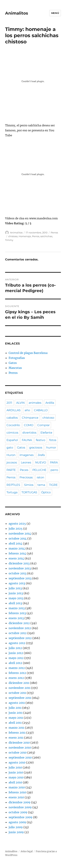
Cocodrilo (13, 425)
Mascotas (15, 368)
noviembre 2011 (19, 688)
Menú (55, 13)
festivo (40, 440)
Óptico (46, 492)
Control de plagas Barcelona (28, 353)
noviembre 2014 (20, 533)
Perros (54, 232)
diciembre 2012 (19, 623)
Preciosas (26, 477)
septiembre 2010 (20, 757)
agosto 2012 (17, 643)
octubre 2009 (18, 812)
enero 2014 (16, 558)
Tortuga (12, 492)
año (27, 410)
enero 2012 (16, 678)
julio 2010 (15, 767)
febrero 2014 (17, 553)
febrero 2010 (17, 792)
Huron (11, 455)
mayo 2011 (16, 717)
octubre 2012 (18, 633)
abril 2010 (15, 782)
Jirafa (41, 455)
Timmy (9, 240)
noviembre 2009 (20, 807)
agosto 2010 (17, 762)
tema (41, 485)
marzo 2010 (17, 787)
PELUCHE (39, 470)
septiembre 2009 (20, 817)
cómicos (12, 432)
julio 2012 (15, 648)
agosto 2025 (17, 523)
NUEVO (40, 462)
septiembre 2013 (20, 578)
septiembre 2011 (20, 698)
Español (12, 440)
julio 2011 (15, 707)
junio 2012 (16, 653)
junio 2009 (16, 832)
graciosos (35, 447)
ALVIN (20, 402)
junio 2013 (16, 593)
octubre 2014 (18, 538)
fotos (52, 440)
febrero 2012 (17, 673)
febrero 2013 (17, 613)
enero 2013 (16, 618)
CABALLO (41, 410)
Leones (26, 462)
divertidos (29, 432)
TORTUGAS (29, 492)
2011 (9, 402)
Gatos (13, 363)
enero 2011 (16, 737)
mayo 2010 (16, 777)
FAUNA (27, 440)
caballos (12, 417)
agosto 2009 (17, 822)
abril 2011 (15, 722)
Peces (24, 470)
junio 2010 (16, 772)
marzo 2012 (17, 668)
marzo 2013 (17, 608)
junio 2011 (16, 712)
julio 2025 (16, 528)
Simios (28, 485)
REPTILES (13, 485)
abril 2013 (15, 603)
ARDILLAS (14, 410)
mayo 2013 (16, 598)
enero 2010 (16, 797)
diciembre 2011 (19, 683)
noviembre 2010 (20, 747)
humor (51, 447)
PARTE (11, 470)
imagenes (27, 455)
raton (40, 477)
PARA (54, 462)
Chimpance (30, 417)
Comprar (43, 425)
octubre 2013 (17, 573)
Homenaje (25, 236)
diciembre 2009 (19, 802)
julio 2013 (15, 588)
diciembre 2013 (19, 563)
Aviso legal (27, 851)
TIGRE (53, 485)
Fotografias (17, 358)
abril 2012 (15, 663)
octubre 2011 (17, 693)
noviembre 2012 (20, 628)
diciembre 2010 (19, 742)
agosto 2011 (17, 702)
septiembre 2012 (20, 638)
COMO (28, 425)
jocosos (12, 462)
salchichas (46, 236)
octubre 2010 (18, 752)
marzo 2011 (16, 727)
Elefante (46, 432)
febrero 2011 (17, 732)
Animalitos (16, 13)
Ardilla (49, 402)
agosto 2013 (17, 583)
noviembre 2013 (20, 568)
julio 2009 (16, 827)
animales (35, 402)
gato (10, 447)
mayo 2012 (16, 658)
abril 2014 (15, 543)
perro (54, 470)
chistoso (13, 236)
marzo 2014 (17, 548)
